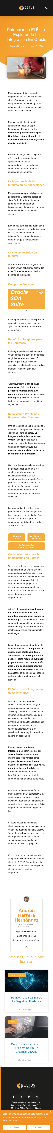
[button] (46, 8)
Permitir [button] (38, 1128)
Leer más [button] (12, 1120)
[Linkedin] (26, 947)
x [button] (51, 1111)
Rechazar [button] (14, 1128)
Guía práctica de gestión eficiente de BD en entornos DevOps (26, 1048)
